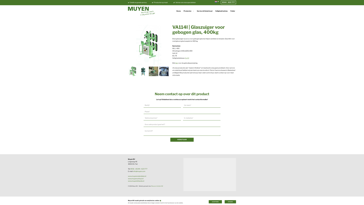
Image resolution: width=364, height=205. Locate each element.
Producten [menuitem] (187, 11)
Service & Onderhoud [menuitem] (204, 11)
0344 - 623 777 (228, 2)
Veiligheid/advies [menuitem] (221, 11)
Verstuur (182, 139)
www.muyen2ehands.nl (136, 181)
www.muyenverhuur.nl (135, 179)
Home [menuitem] (178, 11)
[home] (141, 11)
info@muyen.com (139, 171)
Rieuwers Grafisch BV (157, 186)
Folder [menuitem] (232, 11)
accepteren (215, 201)
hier (176, 63)
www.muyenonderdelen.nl (137, 176)
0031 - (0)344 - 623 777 (139, 169)
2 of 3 (187, 58)
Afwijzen (230, 201)
